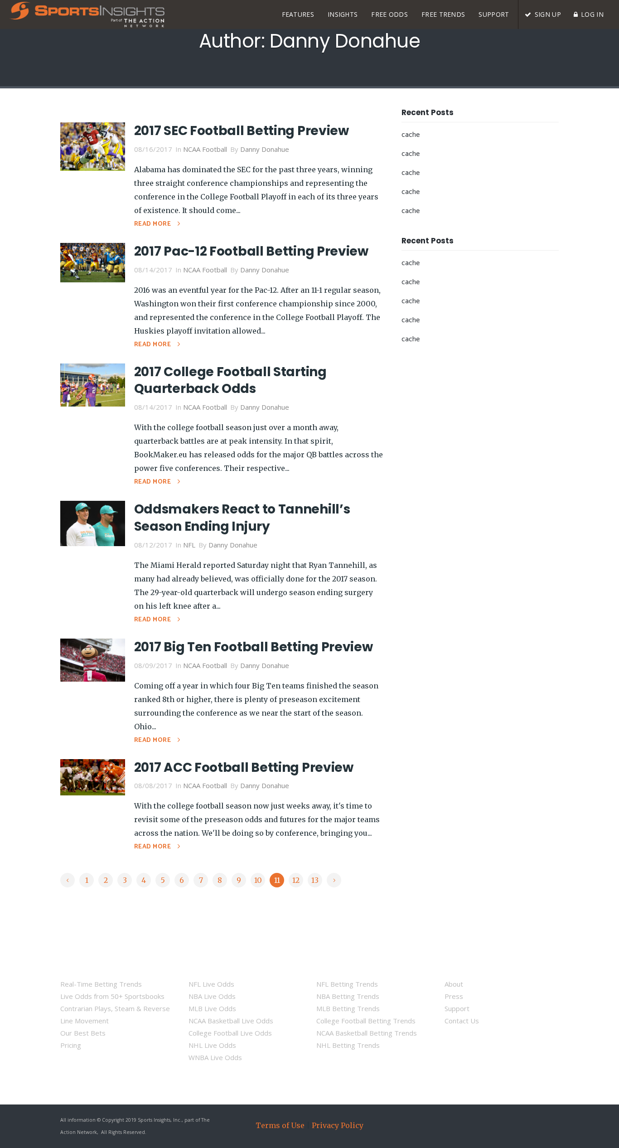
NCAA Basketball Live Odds (231, 1020)
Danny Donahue (264, 149)
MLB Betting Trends (348, 1008)
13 (315, 880)
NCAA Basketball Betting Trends (366, 1032)
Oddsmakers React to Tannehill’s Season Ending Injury (242, 517)
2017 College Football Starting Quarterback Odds (230, 380)
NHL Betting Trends (348, 1045)
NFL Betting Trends (347, 983)
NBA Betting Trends (347, 996)
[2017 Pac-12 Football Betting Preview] (92, 261)
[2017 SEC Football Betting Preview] (92, 145)
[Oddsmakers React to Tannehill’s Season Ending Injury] (92, 522)
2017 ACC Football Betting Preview (243, 767)
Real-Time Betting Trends (101, 983)
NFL (189, 544)
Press (454, 996)
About (454, 983)
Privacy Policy (337, 1125)
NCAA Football (205, 149)
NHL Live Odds (212, 1045)
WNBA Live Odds (215, 1057)
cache (410, 135)
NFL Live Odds (211, 983)
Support (457, 1008)
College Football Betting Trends (366, 1020)
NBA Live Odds (212, 996)
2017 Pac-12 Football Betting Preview (251, 251)
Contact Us (462, 1020)
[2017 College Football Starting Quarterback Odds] (92, 383)
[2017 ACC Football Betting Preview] (92, 776)
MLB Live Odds (212, 1008)
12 (296, 880)
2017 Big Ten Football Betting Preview (253, 647)
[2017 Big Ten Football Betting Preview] (92, 659)
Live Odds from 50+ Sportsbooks (112, 996)
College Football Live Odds (230, 1032)
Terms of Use (280, 1125)
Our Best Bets (83, 1032)
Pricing (70, 1045)
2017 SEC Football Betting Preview (241, 131)
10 (258, 880)
